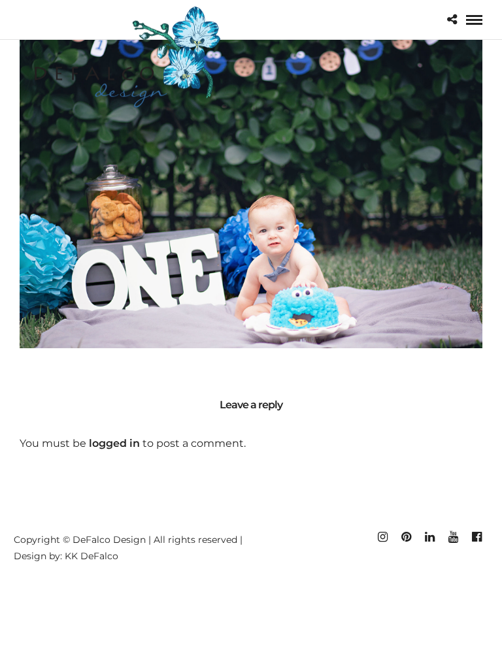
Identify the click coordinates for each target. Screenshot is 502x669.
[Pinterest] (406, 537)
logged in (114, 443)
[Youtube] (453, 537)
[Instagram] (382, 537)
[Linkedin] (429, 537)
